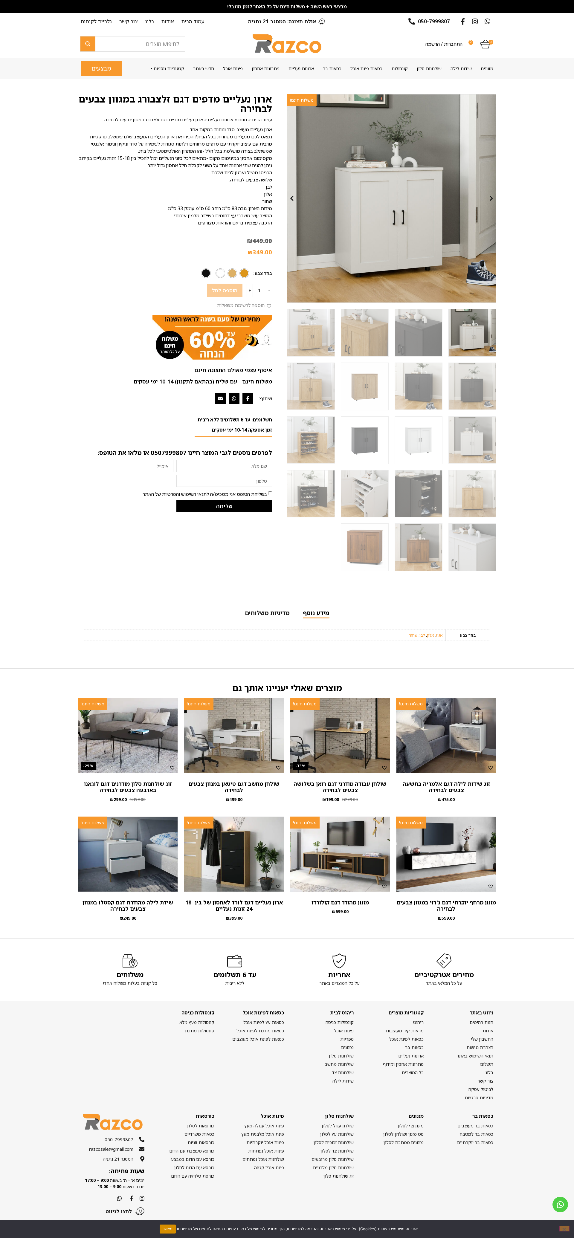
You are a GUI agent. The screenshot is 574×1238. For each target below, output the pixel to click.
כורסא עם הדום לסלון (194, 1167)
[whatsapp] (560, 1204)
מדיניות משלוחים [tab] (267, 613)
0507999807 (169, 453)
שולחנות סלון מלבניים (333, 1167)
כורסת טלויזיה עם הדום (192, 1176)
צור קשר (128, 22)
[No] (564, 1228)
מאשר (168, 1228)
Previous (292, 198)
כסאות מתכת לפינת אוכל (260, 1031)
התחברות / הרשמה (443, 44)
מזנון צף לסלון (410, 1126)
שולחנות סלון (429, 68)
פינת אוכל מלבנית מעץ (262, 1134)
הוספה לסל (224, 290)
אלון (430, 635)
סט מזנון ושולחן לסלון (403, 1134)
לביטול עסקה (480, 1089)
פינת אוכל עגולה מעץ (264, 1126)
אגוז (439, 635)
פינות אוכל (233, 68)
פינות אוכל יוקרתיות (265, 1142)
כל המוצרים (412, 1072)
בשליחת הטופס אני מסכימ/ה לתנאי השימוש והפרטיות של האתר (205, 494)
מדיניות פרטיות (479, 1098)
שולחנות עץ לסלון (337, 1134)
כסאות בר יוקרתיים (475, 1142)
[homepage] (287, 43)
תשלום (486, 1064)
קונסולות (399, 68)
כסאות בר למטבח (476, 1134)
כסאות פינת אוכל (366, 68)
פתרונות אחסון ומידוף (403, 1064)
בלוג (149, 22)
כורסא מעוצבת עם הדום (191, 1151)
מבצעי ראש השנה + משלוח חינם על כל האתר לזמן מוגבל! (287, 6)
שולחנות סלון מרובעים (333, 1159)
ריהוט (418, 1022)
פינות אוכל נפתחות (266, 1151)
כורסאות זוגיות (200, 1142)
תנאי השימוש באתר (475, 1056)
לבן (422, 635)
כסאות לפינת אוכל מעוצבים (258, 1039)
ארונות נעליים (301, 68)
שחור (413, 635)
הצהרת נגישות (479, 1047)
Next (491, 198)
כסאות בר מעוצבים (475, 1126)
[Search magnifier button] (87, 43)
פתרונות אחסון (266, 68)
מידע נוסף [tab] (316, 613)
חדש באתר (203, 68)
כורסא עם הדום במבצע (192, 1159)
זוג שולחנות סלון (338, 1176)
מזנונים (487, 68)
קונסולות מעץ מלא (196, 1022)
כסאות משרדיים (199, 1134)
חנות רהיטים (481, 1022)
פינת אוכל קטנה (269, 1167)
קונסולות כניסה (340, 1022)
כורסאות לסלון (200, 1126)
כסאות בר (332, 68)
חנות (242, 120)
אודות (167, 22)
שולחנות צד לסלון (337, 1151)
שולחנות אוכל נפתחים (263, 1159)
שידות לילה (461, 68)
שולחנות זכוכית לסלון (334, 1142)
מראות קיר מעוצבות (404, 1031)
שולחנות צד (343, 1072)
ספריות (347, 1039)
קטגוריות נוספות (168, 68)
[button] (244, 305)
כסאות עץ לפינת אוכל (263, 1022)
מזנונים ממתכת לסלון (403, 1142)
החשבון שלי (482, 1039)
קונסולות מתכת (199, 1031)
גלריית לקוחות (96, 22)
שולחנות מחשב (339, 1064)
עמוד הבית (192, 22)
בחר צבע (263, 273)
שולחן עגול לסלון (338, 1126)
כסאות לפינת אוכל (406, 1039)
